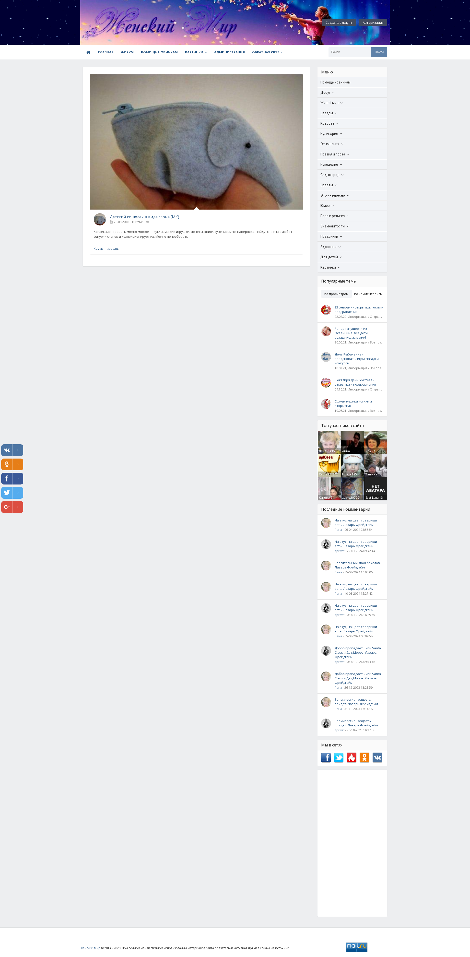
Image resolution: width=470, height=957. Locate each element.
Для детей (329, 257)
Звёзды (326, 113)
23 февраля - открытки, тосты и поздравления (359, 309)
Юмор (325, 206)
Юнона (324, 498)
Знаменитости (332, 226)
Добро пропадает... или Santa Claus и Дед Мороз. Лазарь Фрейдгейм (358, 652)
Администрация (229, 52)
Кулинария (329, 134)
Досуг (325, 93)
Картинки (194, 52)
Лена (322, 451)
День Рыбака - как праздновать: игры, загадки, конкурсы (357, 358)
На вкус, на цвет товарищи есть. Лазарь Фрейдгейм (356, 522)
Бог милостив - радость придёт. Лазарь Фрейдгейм (356, 701)
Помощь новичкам (159, 52)
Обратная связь (267, 52)
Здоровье (328, 247)
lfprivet (339, 551)
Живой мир (329, 103)
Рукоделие (329, 164)
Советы (326, 185)
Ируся (346, 474)
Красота (327, 123)
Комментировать (106, 249)
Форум (127, 52)
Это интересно (332, 195)
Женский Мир (90, 948)
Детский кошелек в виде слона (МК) (144, 216)
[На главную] (107, 22)
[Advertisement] (352, 843)
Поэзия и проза (332, 154)
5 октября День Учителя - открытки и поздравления (355, 382)
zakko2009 (349, 498)
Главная (106, 52)
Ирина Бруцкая (371, 453)
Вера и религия (332, 216)
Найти (379, 52)
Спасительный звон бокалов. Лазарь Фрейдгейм (358, 565)
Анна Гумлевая (349, 453)
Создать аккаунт (339, 22)
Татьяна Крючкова (372, 476)
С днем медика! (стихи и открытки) (353, 403)
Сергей (324, 474)
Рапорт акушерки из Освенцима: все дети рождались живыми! (351, 333)
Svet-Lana (372, 498)
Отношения (329, 144)
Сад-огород (330, 175)
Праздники (329, 236)
